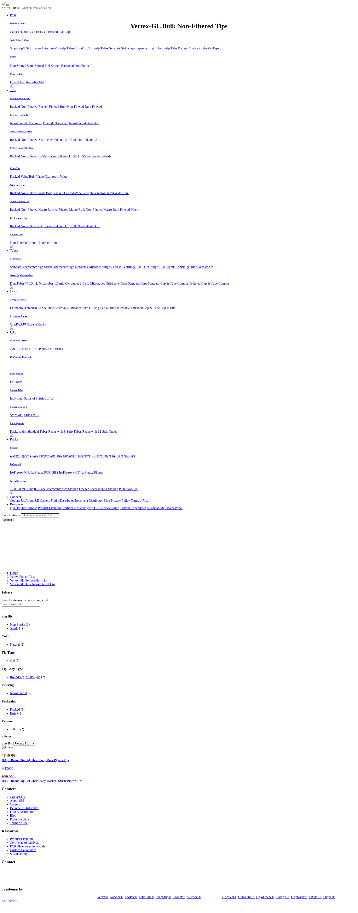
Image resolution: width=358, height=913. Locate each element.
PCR (13, 15)
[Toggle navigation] (7, 5)
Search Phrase (11, 8)
